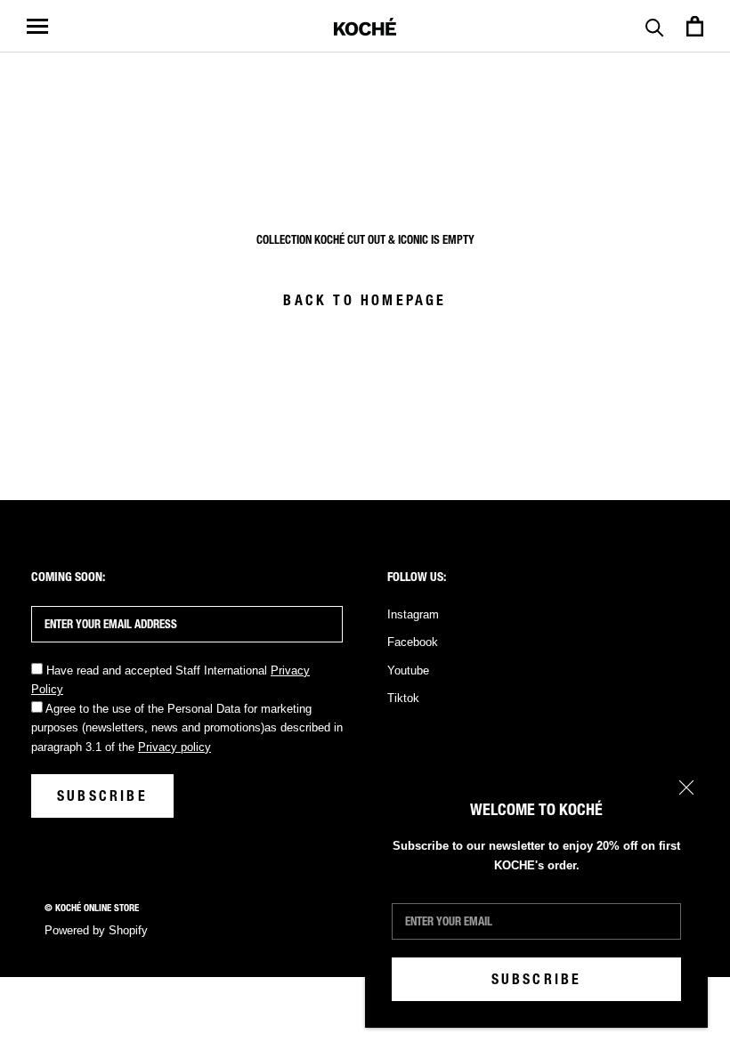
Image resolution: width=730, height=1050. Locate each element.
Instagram (413, 614)
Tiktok (403, 698)
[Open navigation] (37, 26)
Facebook (412, 642)
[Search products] (654, 26)
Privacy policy (174, 747)
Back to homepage (364, 300)
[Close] (686, 787)
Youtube (408, 670)
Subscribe (536, 979)
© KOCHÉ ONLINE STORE (92, 908)
